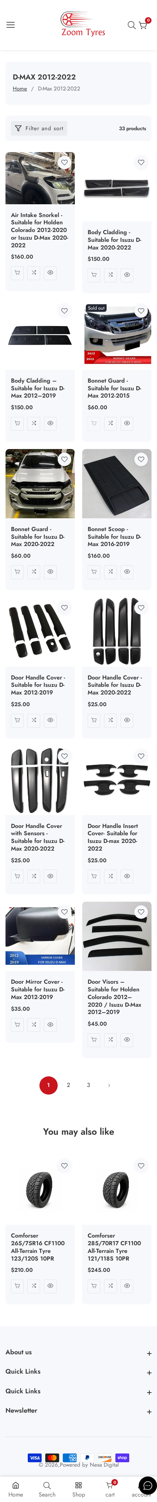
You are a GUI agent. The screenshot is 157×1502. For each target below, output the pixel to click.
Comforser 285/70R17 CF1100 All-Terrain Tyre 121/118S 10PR (114, 1247)
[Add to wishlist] (64, 162)
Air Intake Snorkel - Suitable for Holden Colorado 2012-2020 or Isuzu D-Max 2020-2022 (39, 230)
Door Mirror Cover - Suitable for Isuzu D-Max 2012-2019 (38, 989)
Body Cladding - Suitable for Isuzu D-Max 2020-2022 (114, 240)
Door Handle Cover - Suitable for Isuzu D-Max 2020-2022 (115, 685)
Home (20, 89)
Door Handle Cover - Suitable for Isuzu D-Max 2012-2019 (38, 685)
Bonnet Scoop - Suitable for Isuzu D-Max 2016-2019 (114, 537)
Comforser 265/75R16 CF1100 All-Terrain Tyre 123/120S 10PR (38, 1247)
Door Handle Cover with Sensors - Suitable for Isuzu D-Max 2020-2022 (38, 837)
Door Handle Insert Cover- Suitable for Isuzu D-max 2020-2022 (113, 837)
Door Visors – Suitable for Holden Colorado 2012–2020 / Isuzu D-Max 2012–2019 (114, 997)
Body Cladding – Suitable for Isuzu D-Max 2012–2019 (38, 388)
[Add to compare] (33, 273)
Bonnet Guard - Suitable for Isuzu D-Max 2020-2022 (38, 537)
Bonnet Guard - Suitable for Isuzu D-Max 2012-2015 (114, 388)
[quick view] (50, 273)
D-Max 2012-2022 (59, 89)
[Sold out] (94, 424)
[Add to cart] (17, 273)
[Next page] (109, 1085)
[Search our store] (133, 25)
